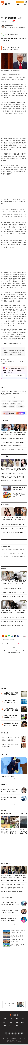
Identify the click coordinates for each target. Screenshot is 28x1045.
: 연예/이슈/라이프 (7, 898)
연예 (17, 1025)
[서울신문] (5, 3)
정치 (5, 1019)
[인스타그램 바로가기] (15, 1033)
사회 (11, 1019)
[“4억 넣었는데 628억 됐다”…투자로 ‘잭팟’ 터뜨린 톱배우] (24, 920)
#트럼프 (19, 403)
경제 (17, 1019)
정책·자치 (5, 1022)
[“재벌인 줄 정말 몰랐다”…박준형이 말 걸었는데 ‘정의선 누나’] (24, 911)
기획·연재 (3, 810)
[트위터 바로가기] (9, 1033)
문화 (11, 1022)
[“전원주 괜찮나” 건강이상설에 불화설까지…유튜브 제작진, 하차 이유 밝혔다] (24, 903)
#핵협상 (21, 401)
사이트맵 (19, 1038)
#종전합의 (15, 401)
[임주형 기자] (3, 27)
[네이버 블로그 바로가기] (22, 1033)
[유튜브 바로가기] (12, 1033)
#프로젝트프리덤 (20, 406)
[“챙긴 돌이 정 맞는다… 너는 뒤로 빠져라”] (24, 790)
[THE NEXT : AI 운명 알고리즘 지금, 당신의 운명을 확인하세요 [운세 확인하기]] (14, 413)
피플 (5, 1025)
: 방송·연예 (5, 863)
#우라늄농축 (11, 406)
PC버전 (23, 1038)
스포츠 (10, 1025)
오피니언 (3, 785)
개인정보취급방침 (14, 1038)
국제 (2, 15)
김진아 (9, 26)
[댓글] (13, 21)
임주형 (6, 26)
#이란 (9, 401)
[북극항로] (24, 798)
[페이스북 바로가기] (6, 1033)
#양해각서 (5, 406)
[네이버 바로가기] (19, 1033)
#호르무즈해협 (5, 403)
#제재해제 (13, 403)
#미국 (4, 401)
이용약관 (8, 1038)
